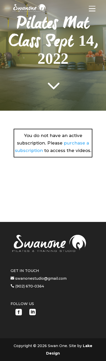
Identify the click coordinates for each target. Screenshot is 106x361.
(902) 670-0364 (29, 286)
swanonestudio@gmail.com (40, 278)
